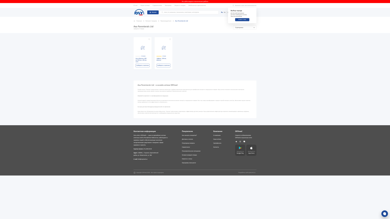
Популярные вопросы (188, 143)
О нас (136, 5)
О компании (217, 135)
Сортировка (239, 27)
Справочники (157, 5)
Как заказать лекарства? (189, 135)
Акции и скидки (179, 5)
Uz (224, 12)
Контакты (168, 5)
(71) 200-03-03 (147, 149)
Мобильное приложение (197, 5)
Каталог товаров (151, 21)
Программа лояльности (189, 163)
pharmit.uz (252, 172)
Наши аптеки (145, 5)
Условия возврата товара (189, 155)
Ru (222, 12)
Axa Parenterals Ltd (181, 21)
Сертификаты (217, 143)
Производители (166, 21)
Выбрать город (242, 19)
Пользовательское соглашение (191, 151)
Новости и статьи (187, 159)
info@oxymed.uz (142, 159)
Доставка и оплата (187, 139)
